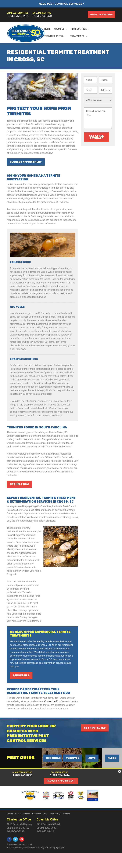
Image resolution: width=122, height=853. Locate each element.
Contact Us (11, 814)
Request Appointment (101, 14)
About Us (59, 29)
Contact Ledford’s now (56, 701)
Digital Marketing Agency (51, 848)
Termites (72, 758)
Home (47, 29)
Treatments (77, 36)
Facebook (9, 839)
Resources (36, 814)
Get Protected (95, 727)
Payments (54, 814)
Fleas (112, 758)
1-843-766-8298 (17, 15)
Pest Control (79, 29)
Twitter (15, 839)
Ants (92, 758)
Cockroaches (56, 758)
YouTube (21, 839)
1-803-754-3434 (41, 15)
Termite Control (54, 36)
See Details (21, 675)
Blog (45, 814)
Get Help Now (19, 484)
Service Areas (24, 814)
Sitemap (66, 814)
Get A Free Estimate (96, 137)
